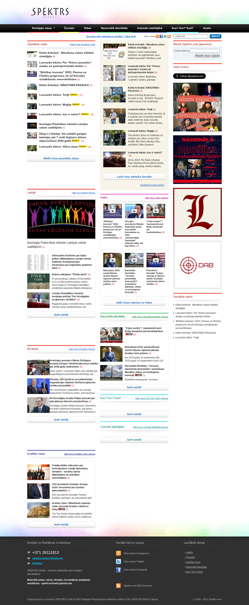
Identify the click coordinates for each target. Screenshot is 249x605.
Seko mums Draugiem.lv (136, 553)
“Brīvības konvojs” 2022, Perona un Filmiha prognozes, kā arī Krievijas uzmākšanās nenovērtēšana (63, 76)
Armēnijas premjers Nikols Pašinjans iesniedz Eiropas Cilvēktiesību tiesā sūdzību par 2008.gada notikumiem (74, 363)
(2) (81, 95)
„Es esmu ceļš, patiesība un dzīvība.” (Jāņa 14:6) (111, 36)
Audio (207, 28)
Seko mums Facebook (135, 569)
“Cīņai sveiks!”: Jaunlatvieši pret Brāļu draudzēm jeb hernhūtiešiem (154, 226)
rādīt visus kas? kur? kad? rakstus (151, 398)
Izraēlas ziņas (193, 562)
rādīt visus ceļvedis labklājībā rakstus (150, 427)
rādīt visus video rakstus (156, 198)
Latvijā (189, 552)
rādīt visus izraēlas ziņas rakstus (79, 454)
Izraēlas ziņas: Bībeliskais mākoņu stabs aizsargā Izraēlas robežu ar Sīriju (71, 506)
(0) (54, 56)
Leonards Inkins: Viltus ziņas (58, 146)
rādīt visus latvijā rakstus (83, 193)
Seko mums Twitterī (134, 561)
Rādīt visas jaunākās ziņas (82, 44)
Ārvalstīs (190, 557)
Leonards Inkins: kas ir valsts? (59, 114)
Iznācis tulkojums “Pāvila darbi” (69, 274)
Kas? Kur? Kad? (183, 28)
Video (87, 28)
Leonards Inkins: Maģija (55, 104)
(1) (63, 128)
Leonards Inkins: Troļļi (54, 94)
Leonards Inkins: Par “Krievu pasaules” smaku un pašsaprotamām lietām (144, 69)
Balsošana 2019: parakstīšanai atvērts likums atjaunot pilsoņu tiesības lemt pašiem (142, 350)
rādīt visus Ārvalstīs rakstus (82, 349)
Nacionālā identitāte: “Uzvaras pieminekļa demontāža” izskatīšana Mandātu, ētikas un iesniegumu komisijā (133, 281)
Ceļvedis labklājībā (149, 28)
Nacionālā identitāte (114, 28)
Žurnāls (69, 28)
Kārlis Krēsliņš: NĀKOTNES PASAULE (64, 85)
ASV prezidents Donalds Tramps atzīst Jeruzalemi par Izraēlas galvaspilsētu (70, 487)
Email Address (181, 50)
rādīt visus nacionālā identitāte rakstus (150, 317)
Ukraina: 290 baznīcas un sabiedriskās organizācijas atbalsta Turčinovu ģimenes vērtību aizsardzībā (73, 382)
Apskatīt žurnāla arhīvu (152, 185)
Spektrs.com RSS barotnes (138, 585)
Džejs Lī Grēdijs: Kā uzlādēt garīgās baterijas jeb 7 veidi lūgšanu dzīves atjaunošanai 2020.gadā (63, 137)
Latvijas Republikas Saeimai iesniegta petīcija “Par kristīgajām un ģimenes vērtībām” (70, 296)
